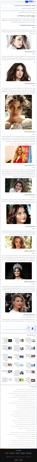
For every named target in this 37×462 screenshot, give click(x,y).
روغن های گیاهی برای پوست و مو (30, 430)
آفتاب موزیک (12, 453)
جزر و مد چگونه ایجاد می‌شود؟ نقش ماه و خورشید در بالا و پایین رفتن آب (25, 405)
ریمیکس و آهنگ (29, 453)
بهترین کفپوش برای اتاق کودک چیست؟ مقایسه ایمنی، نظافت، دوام (26, 418)
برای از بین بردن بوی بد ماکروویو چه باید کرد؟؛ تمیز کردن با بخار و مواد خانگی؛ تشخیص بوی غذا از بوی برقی (21, 434)
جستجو (27, 1)
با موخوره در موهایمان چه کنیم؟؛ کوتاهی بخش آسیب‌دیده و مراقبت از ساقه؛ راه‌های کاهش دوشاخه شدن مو (21, 393)
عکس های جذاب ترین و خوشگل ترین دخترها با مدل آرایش (19, 143)
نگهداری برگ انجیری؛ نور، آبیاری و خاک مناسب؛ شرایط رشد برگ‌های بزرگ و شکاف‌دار (24, 416)
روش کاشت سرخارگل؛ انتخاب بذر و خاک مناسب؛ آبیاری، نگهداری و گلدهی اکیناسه (24, 412)
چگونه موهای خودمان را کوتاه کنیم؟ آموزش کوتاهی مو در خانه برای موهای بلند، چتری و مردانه (23, 432)
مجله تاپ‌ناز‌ (31, 2)
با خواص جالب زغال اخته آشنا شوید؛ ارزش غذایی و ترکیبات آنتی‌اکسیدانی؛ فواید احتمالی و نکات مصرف (22, 403)
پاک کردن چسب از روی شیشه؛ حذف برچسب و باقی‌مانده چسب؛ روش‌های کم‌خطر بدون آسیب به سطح (21, 446)
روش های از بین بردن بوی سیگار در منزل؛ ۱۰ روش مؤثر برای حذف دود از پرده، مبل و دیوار (23, 442)
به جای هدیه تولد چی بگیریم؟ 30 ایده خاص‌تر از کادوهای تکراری (26, 428)
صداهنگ (7, 453)
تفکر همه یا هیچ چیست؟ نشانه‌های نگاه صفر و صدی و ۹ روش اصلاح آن (25, 424)
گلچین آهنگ (23, 453)
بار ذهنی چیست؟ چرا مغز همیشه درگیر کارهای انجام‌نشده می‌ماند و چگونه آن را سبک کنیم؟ (23, 426)
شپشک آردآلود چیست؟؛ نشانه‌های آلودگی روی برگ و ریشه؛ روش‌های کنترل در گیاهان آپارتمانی (23, 414)
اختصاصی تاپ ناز (29, 8)
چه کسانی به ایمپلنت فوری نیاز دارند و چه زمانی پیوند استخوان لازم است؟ (25, 389)
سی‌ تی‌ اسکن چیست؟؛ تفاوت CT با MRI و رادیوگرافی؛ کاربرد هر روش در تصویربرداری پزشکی (23, 397)
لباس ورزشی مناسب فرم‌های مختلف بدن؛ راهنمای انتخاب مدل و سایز (26, 408)
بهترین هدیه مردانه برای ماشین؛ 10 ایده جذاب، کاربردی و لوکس (27, 399)
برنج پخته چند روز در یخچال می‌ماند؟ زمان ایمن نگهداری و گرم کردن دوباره (25, 436)
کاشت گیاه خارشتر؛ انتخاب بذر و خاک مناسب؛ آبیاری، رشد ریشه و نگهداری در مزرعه (24, 410)
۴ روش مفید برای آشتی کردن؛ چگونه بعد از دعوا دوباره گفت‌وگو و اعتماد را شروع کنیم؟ (24, 420)
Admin (29, 327)
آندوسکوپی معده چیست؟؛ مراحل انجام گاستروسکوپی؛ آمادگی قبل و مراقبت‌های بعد (24, 395)
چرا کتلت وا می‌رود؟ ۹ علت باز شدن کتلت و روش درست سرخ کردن (26, 438)
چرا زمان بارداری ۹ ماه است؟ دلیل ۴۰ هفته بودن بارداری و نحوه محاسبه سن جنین (24, 401)
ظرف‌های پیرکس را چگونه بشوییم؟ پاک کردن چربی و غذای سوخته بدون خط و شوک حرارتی (23, 440)
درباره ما (21, 460)
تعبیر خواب (17, 453)
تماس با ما (16, 460)
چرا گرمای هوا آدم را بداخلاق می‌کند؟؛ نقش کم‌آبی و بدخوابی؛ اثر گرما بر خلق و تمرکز (24, 391)
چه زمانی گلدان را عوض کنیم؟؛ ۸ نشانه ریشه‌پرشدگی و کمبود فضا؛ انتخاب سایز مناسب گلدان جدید (22, 444)
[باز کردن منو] (36, 2)
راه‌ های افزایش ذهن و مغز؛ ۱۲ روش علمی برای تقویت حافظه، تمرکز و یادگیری (25, 422)
